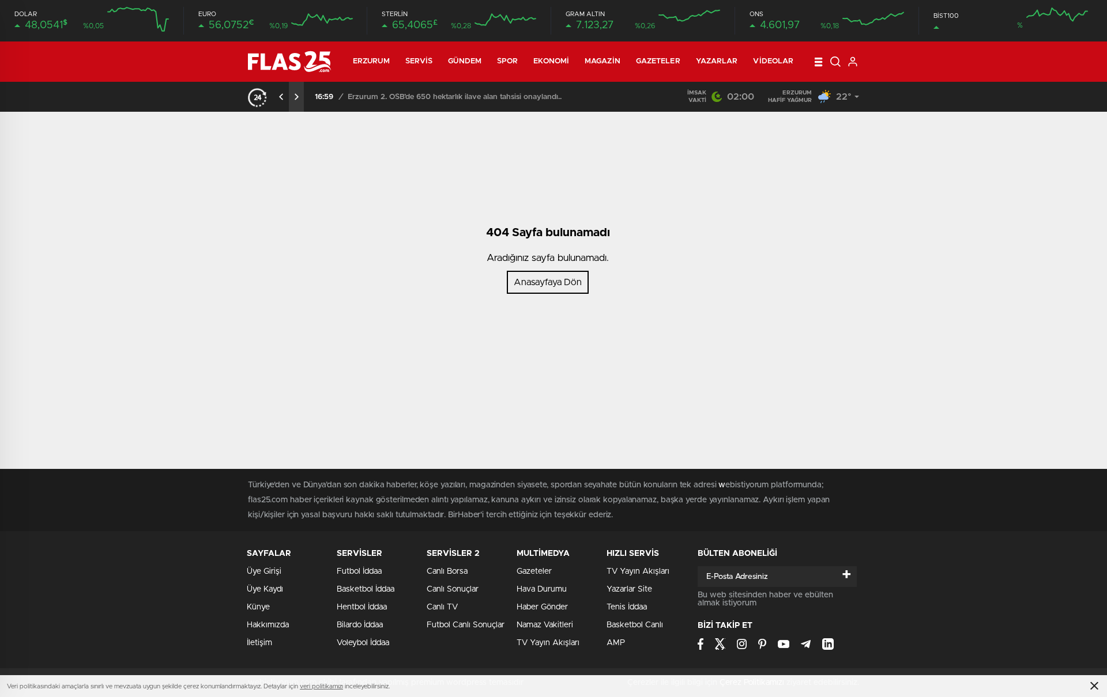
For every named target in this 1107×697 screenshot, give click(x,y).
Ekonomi (551, 61)
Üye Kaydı (265, 589)
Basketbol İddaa (365, 589)
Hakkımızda (268, 625)
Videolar (773, 61)
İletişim (259, 643)
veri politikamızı (321, 686)
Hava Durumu (542, 589)
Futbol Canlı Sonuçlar (465, 625)
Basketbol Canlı (635, 625)
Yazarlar (717, 61)
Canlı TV (442, 607)
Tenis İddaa (627, 607)
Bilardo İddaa (360, 625)
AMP (616, 643)
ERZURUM (371, 61)
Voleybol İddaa (363, 643)
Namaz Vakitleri (545, 625)
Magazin (602, 61)
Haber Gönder (542, 607)
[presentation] (281, 97)
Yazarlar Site (629, 589)
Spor (507, 61)
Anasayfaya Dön (548, 282)
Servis (419, 61)
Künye (258, 607)
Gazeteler (658, 61)
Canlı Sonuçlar (453, 589)
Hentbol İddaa (362, 607)
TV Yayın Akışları (548, 643)
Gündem (464, 61)
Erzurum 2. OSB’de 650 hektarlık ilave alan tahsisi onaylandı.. (455, 97)
